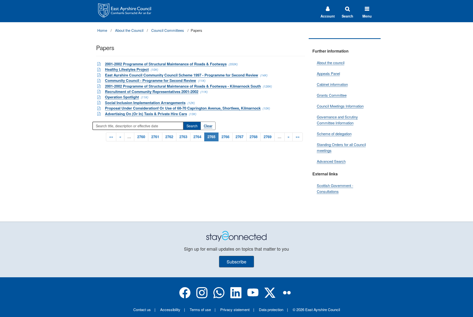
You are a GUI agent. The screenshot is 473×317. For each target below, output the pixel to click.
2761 (155, 136)
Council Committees (167, 30)
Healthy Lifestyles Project (127, 69)
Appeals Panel (328, 73)
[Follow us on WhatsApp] (218, 296)
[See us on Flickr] (286, 296)
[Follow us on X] (269, 296)
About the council (330, 62)
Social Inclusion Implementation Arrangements (145, 102)
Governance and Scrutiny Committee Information (337, 119)
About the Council (129, 30)
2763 (183, 136)
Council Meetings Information (340, 106)
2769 (267, 136)
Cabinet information (332, 84)
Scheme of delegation (334, 133)
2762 (169, 136)
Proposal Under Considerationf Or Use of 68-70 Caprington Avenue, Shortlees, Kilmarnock (183, 108)
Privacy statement (235, 309)
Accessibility (170, 309)
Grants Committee (332, 95)
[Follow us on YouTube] (252, 296)
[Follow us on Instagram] (201, 296)
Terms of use (200, 309)
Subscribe (236, 261)
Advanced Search (331, 161)
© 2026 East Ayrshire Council (316, 309)
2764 (197, 136)
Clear (208, 125)
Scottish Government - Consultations (335, 188)
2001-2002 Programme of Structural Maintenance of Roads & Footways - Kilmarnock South (183, 86)
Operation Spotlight (122, 97)
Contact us (142, 309)
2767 (239, 136)
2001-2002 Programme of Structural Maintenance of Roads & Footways (166, 64)
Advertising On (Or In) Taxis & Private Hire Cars (146, 113)
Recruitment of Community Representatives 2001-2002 (151, 91)
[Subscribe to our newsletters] (236, 235)
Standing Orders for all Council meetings (341, 147)
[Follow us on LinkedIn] (235, 296)
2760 (141, 136)
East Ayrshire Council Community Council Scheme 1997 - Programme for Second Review (181, 75)
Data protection (271, 309)
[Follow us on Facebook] (184, 296)
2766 (225, 136)
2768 (253, 136)
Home (102, 30)
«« (111, 136)
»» (298, 136)
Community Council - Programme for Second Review (150, 80)
